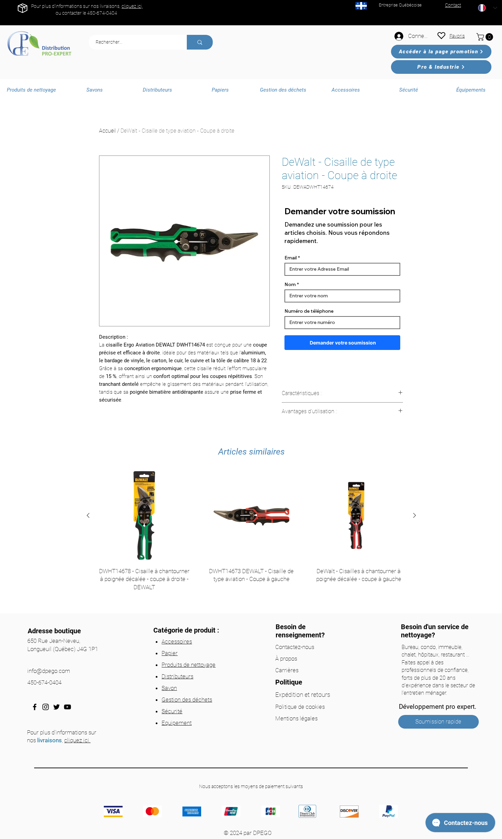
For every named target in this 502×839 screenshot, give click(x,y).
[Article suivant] (414, 515)
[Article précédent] (88, 515)
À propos (286, 658)
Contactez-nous (294, 647)
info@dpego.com (48, 670)
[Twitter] (56, 707)
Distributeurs (177, 676)
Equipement (177, 722)
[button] (485, 37)
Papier (170, 653)
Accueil (107, 130)
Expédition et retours (302, 694)
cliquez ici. (77, 740)
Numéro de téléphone (309, 311)
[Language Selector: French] (487, 8)
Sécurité (172, 711)
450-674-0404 (102, 13)
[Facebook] (34, 707)
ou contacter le (71, 13)
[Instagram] (45, 707)
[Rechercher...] (200, 42)
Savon (169, 688)
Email (290, 257)
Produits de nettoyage (188, 664)
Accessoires (177, 641)
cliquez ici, (132, 6)
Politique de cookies (300, 706)
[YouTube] (67, 707)
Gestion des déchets (187, 699)
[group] (251, 539)
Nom (290, 284)
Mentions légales (296, 718)
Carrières (286, 670)
